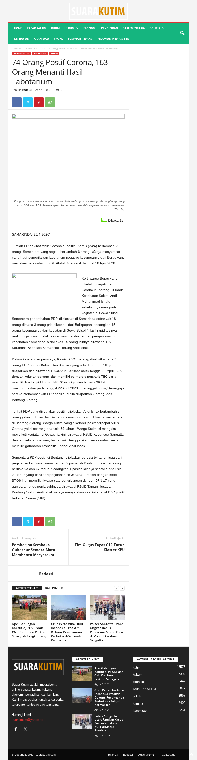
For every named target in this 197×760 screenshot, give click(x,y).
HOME (18, 28)
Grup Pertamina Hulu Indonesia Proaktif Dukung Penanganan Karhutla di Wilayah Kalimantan (67, 632)
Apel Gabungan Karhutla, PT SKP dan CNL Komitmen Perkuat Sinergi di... (108, 673)
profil (58, 38)
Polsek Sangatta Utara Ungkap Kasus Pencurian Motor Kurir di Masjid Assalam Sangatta (106, 632)
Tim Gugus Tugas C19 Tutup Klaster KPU (100, 547)
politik (155, 28)
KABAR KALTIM (36, 28)
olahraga (41, 38)
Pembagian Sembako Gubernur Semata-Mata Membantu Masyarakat (33, 549)
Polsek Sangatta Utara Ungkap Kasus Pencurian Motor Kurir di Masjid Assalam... (108, 723)
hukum (69, 28)
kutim (55, 28)
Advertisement (147, 754)
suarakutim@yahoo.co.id (29, 720)
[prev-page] (116, 588)
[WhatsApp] (50, 102)
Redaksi (27, 89)
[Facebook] (17, 102)
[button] (182, 33)
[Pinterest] (39, 102)
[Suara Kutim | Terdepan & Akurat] (98, 11)
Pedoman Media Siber (113, 38)
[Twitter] (28, 102)
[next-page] (122, 588)
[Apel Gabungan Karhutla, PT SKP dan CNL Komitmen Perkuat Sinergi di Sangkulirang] (29, 607)
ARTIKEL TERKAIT (27, 588)
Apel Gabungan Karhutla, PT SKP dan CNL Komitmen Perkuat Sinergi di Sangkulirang (29, 630)
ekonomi (89, 28)
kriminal (138, 703)
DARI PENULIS (54, 588)
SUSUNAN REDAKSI (80, 38)
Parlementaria (134, 28)
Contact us (168, 754)
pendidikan (109, 28)
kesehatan (21, 38)
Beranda (17, 48)
